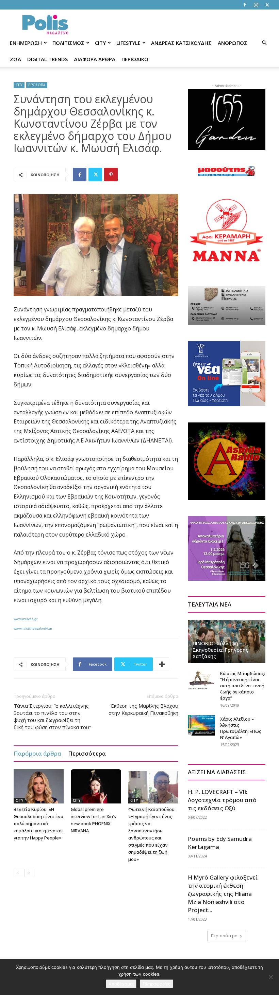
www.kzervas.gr (25, 619)
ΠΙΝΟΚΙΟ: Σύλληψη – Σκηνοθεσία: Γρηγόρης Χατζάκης (220, 649)
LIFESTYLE (128, 42)
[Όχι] (270, 977)
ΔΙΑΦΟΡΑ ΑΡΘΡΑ (94, 59)
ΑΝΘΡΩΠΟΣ (232, 42)
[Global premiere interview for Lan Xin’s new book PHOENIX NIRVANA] (96, 786)
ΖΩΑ (15, 59)
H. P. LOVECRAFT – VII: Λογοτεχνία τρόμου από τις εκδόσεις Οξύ (222, 800)
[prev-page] (18, 873)
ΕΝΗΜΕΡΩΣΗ (26, 42)
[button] (264, 43)
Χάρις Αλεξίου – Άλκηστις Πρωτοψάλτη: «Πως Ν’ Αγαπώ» (240, 728)
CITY (100, 42)
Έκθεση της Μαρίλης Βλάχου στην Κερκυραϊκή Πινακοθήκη (143, 709)
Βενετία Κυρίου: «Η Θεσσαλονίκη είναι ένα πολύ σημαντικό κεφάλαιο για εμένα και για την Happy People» (38, 823)
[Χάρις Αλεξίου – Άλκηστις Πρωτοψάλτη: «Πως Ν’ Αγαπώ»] (201, 725)
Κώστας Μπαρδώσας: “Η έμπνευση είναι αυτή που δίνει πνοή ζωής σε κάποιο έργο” (242, 685)
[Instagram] (256, 5)
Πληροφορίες (156, 984)
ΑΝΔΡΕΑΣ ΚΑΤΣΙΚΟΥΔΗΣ (181, 42)
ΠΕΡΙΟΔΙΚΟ (134, 59)
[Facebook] (245, 5)
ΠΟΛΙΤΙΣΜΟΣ (68, 42)
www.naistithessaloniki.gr (33, 628)
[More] (162, 664)
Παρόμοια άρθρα (37, 753)
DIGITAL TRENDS (47, 59)
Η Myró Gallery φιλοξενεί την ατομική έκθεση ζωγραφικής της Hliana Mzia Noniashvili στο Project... (223, 893)
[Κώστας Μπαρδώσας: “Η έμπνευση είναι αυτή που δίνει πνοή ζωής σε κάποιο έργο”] (201, 680)
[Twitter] (267, 5)
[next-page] (28, 873)
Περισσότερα (87, 753)
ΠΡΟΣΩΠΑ (36, 85)
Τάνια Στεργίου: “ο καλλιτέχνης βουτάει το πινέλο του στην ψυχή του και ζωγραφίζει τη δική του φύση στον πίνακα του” (52, 716)
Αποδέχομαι (121, 984)
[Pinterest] (111, 174)
